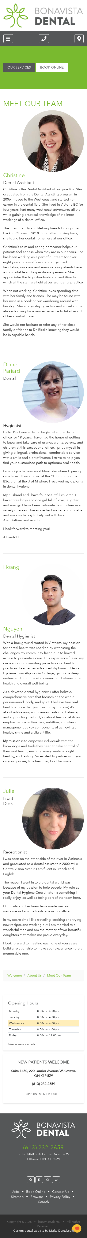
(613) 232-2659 (43, 1147)
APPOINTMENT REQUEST (43, 1094)
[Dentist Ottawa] (31, 1179)
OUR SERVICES (19, 67)
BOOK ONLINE (52, 67)
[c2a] (76, 1228)
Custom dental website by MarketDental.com (43, 1230)
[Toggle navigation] (8, 38)
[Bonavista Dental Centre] (43, 15)
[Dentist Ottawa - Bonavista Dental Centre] (44, 38)
